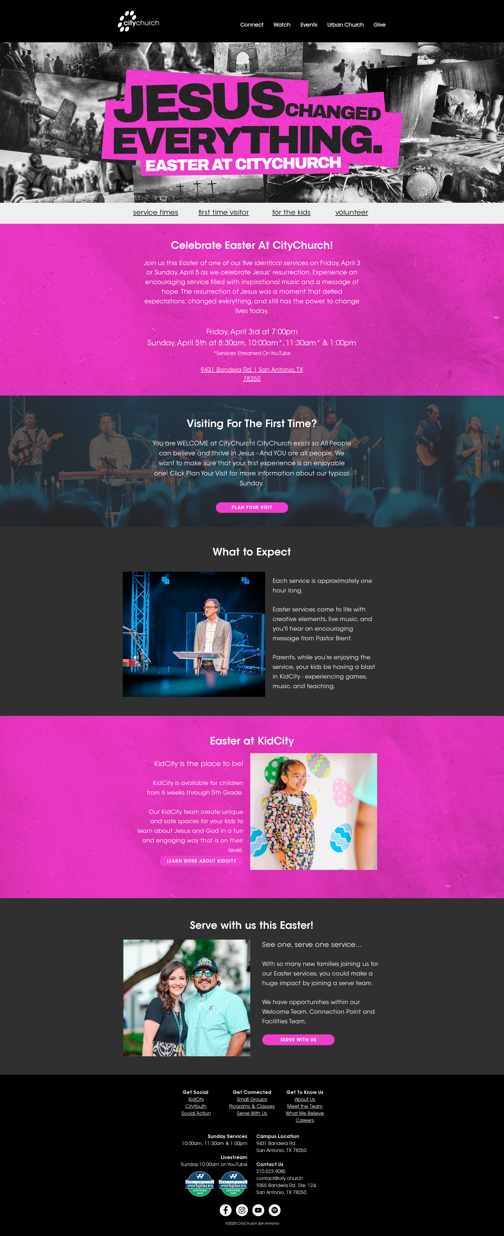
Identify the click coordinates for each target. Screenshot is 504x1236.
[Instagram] (242, 1210)
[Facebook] (226, 1210)
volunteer (351, 212)
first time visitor (224, 212)
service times (155, 212)
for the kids (291, 212)
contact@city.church (279, 1178)
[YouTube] (258, 1210)
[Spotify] (275, 1210)
